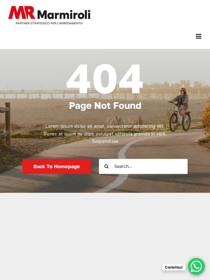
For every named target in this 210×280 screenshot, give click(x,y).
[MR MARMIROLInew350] (49, 8)
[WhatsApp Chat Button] (196, 266)
